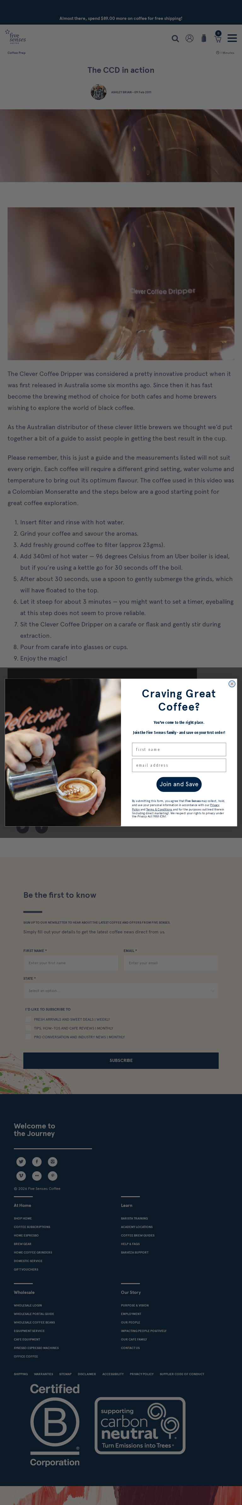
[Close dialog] (232, 684)
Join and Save (179, 784)
